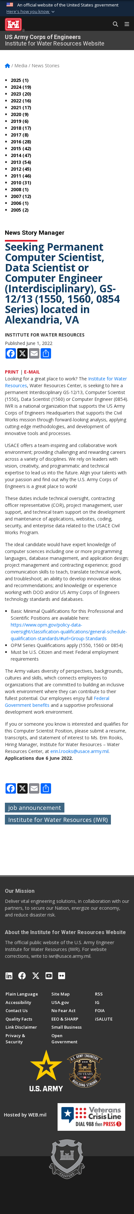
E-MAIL (32, 372)
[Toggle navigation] (124, 24)
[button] (31, 11)
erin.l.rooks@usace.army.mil (79, 751)
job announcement (34, 808)
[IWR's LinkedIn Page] (9, 976)
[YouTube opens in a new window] (49, 976)
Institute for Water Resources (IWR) (58, 820)
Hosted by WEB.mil (25, 1115)
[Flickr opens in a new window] (61, 976)
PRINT (12, 372)
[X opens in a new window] (36, 976)
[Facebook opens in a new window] (22, 976)
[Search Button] (113, 24)
